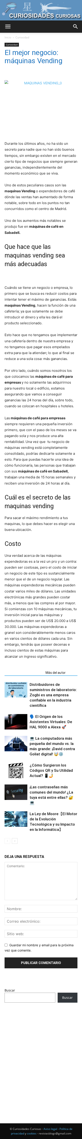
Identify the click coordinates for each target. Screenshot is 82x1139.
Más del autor (56, 672)
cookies (31, 1133)
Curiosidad (22, 37)
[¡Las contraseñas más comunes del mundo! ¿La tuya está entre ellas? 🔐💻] (16, 792)
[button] (7, 26)
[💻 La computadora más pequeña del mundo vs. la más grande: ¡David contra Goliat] (16, 744)
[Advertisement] (41, 1054)
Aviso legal (50, 1129)
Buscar (10, 990)
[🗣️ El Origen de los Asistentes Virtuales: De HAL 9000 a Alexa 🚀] (16, 722)
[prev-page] (7, 841)
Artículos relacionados (23, 672)
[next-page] (15, 841)
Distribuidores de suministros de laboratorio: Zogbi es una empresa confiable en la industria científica (53, 695)
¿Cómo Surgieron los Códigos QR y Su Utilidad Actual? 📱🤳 (51, 770)
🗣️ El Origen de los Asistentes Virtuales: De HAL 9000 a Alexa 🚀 (51, 721)
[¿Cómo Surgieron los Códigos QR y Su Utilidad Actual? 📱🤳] (16, 770)
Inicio (8, 37)
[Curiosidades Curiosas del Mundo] (41, 10)
